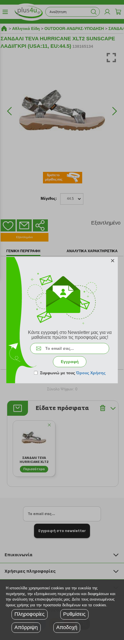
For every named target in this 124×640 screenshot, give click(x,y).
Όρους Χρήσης (91, 373)
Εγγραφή (70, 361)
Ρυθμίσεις (74, 614)
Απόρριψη (26, 627)
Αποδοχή (66, 627)
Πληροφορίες (29, 614)
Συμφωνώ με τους (73, 373)
